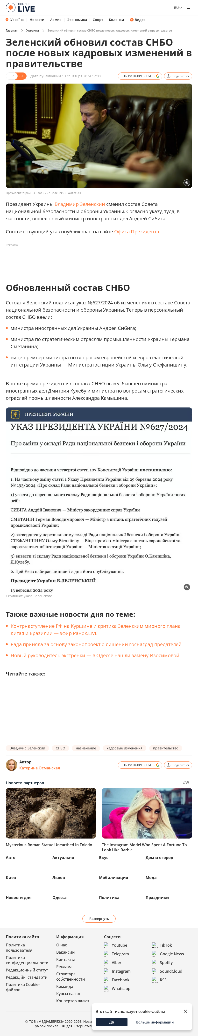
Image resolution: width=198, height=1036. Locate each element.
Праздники (157, 897)
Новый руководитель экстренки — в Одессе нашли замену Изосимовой (95, 655)
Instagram (121, 971)
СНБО (60, 748)
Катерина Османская (39, 768)
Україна (17, 19)
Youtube (119, 945)
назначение (86, 748)
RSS (163, 980)
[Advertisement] (94, 259)
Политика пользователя (19, 947)
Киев (11, 877)
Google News (172, 954)
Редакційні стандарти (27, 977)
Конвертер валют (72, 1000)
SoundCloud (171, 971)
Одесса (59, 897)
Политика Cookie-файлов (23, 987)
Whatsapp (121, 988)
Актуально (63, 857)
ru (176, 7)
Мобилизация (113, 877)
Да (111, 1022)
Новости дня (18, 897)
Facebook (120, 980)
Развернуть (99, 918)
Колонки (116, 20)
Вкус (103, 857)
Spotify (166, 962)
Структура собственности (70, 976)
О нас (61, 945)
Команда (64, 986)
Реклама (64, 966)
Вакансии (65, 952)
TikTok (166, 945)
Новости (37, 20)
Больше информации (155, 1022)
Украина (32, 30)
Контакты (65, 959)
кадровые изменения (124, 748)
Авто (10, 857)
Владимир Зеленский (80, 204)
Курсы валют (68, 993)
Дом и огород (159, 857)
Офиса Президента (136, 231)
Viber (116, 962)
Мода (151, 877)
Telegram (120, 954)
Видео (140, 20)
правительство (165, 748)
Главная (12, 30)
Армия (56, 20)
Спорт (98, 20)
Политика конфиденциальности (27, 960)
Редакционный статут (27, 970)
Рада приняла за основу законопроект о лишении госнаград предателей (96, 644)
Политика (109, 897)
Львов (58, 877)
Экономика (77, 20)
